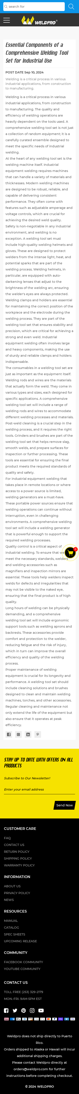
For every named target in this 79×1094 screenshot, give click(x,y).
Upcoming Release (20, 941)
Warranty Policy (19, 865)
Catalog (11, 928)
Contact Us (14, 845)
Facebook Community (23, 962)
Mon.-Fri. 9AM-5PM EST (23, 999)
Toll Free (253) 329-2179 (23, 992)
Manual (11, 921)
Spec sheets (14, 934)
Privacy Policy (17, 893)
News (9, 900)
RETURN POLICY (16, 852)
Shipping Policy (18, 858)
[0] (70, 552)
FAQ (7, 838)
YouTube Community (22, 969)
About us (12, 886)
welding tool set (44, 128)
